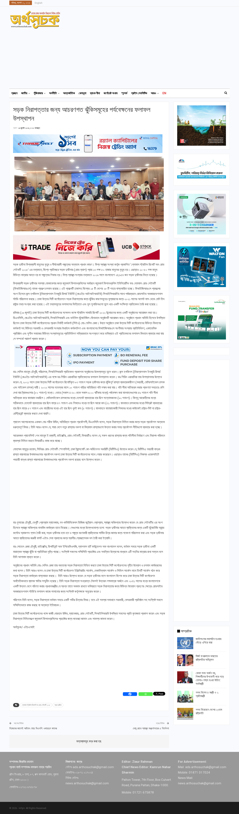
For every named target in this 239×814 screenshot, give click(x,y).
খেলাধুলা (82, 93)
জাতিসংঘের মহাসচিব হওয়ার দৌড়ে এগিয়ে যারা (208, 640)
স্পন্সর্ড (124, 93)
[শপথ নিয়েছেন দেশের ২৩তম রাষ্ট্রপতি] (185, 714)
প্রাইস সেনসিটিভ (139, 93)
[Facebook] (130, 694)
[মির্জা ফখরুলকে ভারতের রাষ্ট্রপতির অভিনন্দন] (185, 660)
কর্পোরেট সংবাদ (111, 93)
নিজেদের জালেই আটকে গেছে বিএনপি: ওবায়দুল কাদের (33, 728)
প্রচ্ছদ (14, 93)
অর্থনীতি (53, 93)
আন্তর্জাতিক (69, 93)
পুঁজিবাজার (38, 93)
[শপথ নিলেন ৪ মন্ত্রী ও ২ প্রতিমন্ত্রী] (185, 697)
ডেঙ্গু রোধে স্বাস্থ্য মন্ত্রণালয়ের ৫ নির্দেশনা (151, 728)
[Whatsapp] (146, 694)
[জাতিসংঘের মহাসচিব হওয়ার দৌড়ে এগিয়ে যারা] (185, 643)
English (38, 3)
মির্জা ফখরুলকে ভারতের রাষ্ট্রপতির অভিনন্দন (207, 657)
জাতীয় (24, 93)
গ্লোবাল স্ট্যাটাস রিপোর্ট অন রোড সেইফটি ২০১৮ (36, 705)
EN (164, 93)
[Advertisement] (122, 57)
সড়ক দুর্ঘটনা (58, 705)
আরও (153, 93)
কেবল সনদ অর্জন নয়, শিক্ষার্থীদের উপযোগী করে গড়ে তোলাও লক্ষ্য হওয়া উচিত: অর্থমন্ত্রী (210, 678)
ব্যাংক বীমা (95, 93)
